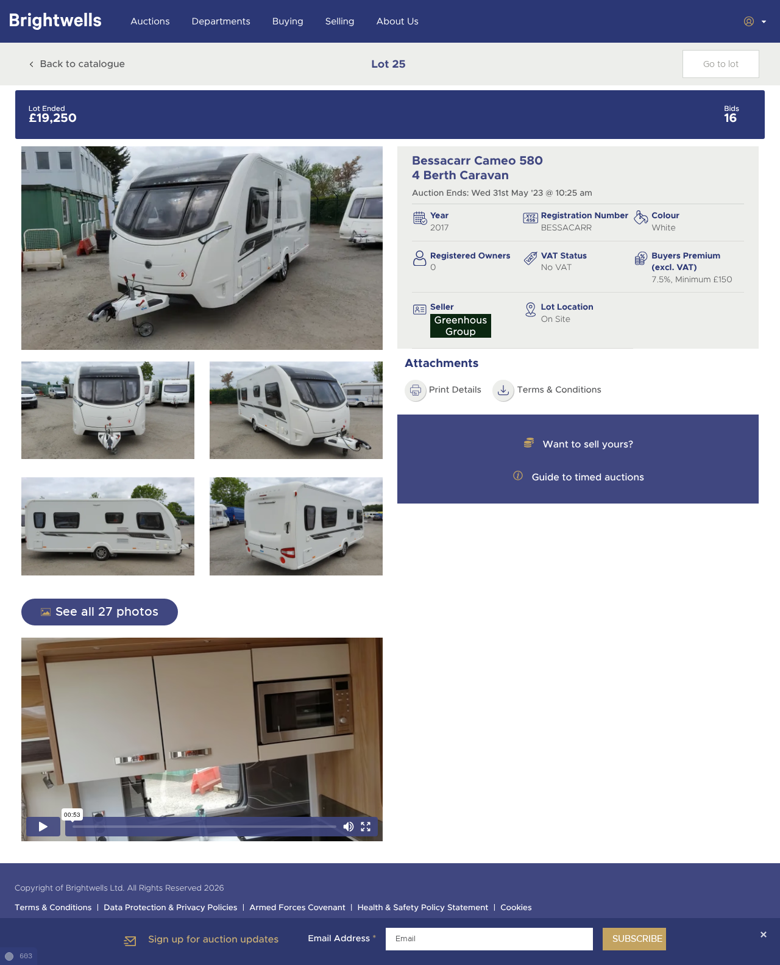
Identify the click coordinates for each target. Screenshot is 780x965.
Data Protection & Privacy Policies (170, 908)
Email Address (342, 938)
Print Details (455, 390)
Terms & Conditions (559, 390)
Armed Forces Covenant (297, 908)
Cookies (516, 908)
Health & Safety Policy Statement (423, 908)
